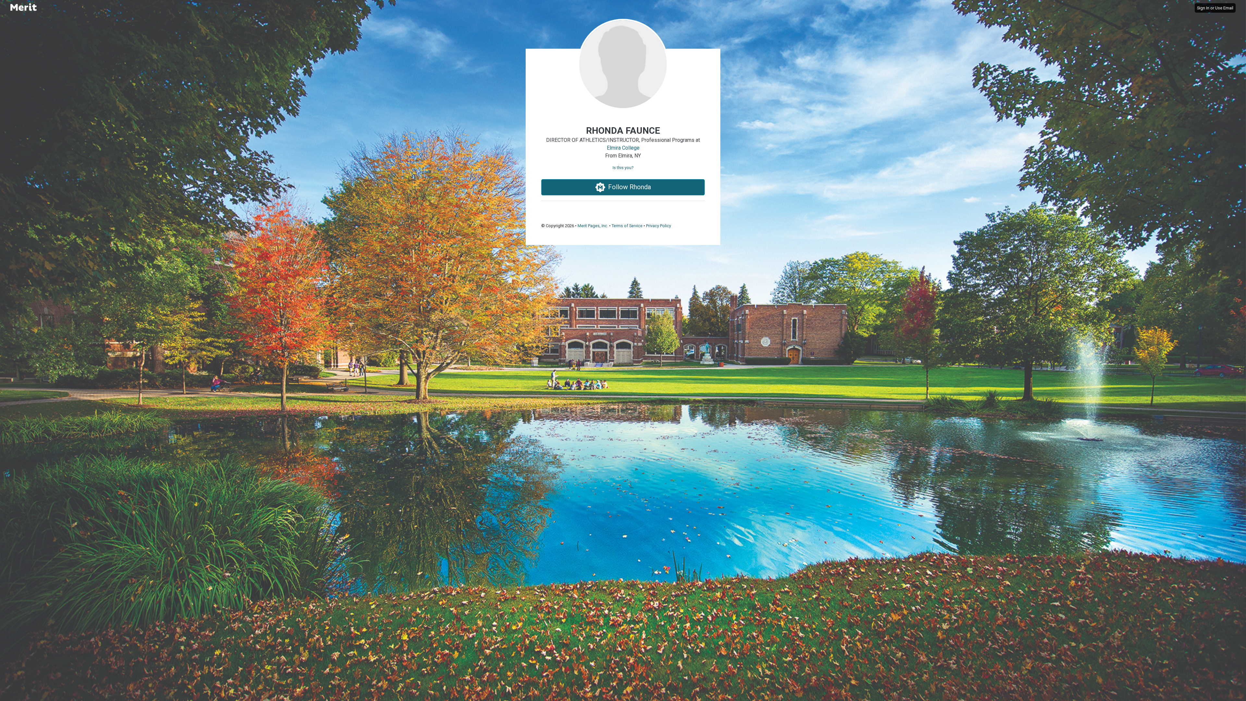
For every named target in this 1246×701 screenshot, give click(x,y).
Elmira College (623, 148)
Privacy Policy (658, 225)
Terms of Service (627, 225)
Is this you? (623, 167)
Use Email (1224, 8)
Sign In (1203, 8)
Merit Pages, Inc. (593, 225)
